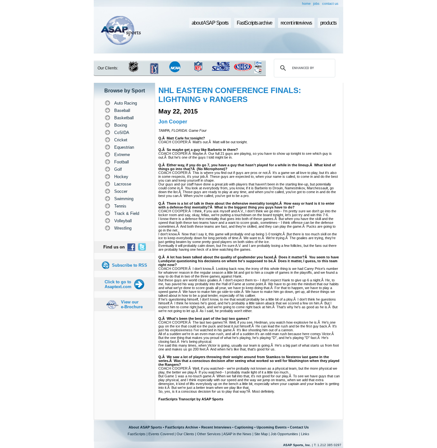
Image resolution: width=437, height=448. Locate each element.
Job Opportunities (284, 434)
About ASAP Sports (145, 427)
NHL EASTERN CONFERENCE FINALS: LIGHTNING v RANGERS (229, 95)
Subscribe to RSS (129, 265)
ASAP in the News (237, 434)
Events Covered (161, 434)
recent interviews (296, 23)
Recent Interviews (216, 427)
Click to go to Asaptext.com (118, 284)
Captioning (243, 427)
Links (305, 434)
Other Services (209, 434)
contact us (330, 3)
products (328, 23)
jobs (316, 3)
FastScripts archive (255, 23)
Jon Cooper (172, 121)
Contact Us (299, 427)
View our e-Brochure (132, 304)
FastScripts (137, 434)
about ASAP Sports (210, 23)
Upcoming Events (272, 427)
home (306, 3)
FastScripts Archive (181, 427)
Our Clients (185, 434)
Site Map (261, 434)
